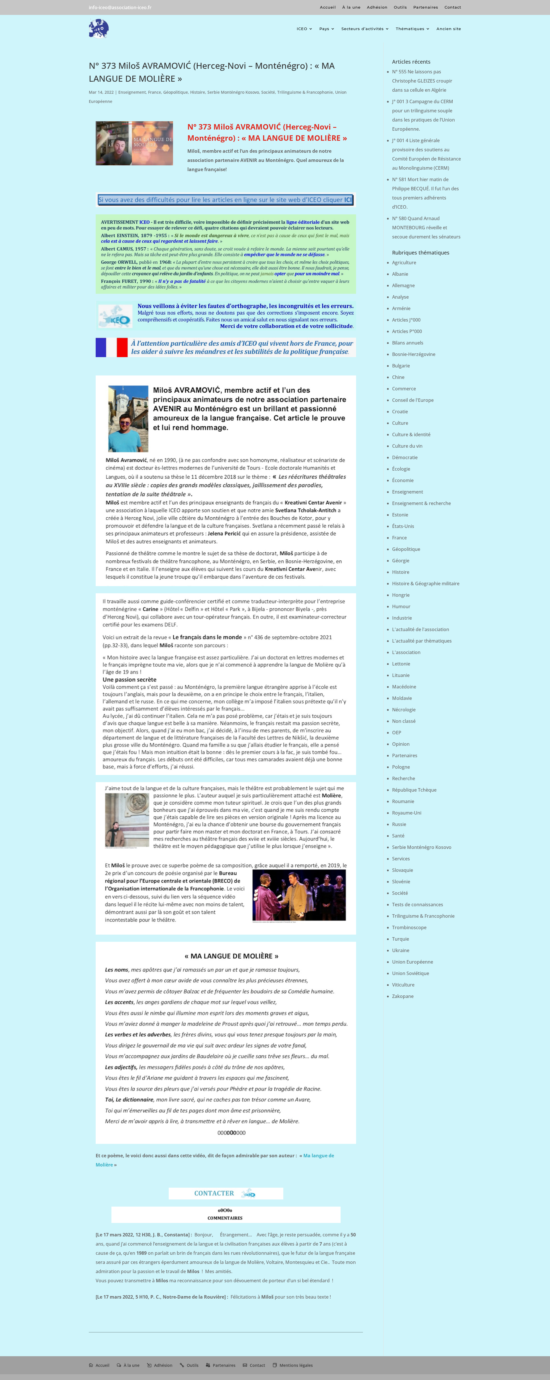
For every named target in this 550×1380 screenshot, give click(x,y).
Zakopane (403, 996)
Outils (400, 7)
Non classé (404, 721)
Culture (400, 423)
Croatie (400, 411)
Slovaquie (402, 870)
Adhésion (377, 7)
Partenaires (425, 7)
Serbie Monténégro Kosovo (233, 92)
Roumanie (403, 801)
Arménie (401, 308)
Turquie (400, 939)
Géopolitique (175, 92)
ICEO (302, 28)
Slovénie (401, 881)
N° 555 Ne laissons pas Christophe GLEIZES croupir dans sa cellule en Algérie (422, 80)
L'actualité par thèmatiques (422, 641)
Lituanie (401, 675)
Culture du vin (407, 446)
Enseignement (132, 92)
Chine (398, 377)
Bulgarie (401, 366)
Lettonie (401, 664)
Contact (453, 7)
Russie (399, 824)
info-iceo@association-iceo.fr (120, 7)
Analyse (400, 297)
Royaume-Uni (406, 813)
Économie (403, 480)
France (154, 92)
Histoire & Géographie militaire (425, 583)
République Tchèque (414, 790)
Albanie (400, 274)
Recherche (403, 778)
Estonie (400, 515)
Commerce (404, 388)
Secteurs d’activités (362, 28)
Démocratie (405, 457)
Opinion (401, 744)
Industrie (402, 618)
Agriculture (404, 262)
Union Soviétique (410, 973)
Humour (401, 606)
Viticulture (403, 985)
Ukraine (400, 950)
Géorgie (400, 560)
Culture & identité (411, 434)
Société (268, 92)
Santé (398, 836)
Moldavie (402, 698)
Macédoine (404, 687)
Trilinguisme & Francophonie (305, 92)
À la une (351, 7)
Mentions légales (296, 1365)
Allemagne (403, 285)
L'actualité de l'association (420, 629)
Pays (324, 28)
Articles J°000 (406, 320)
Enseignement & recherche (421, 503)
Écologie (401, 469)
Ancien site (449, 28)
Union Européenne (412, 962)
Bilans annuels (407, 343)
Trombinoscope (409, 927)
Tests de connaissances (417, 904)
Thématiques (410, 28)
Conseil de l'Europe (413, 400)
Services (401, 859)
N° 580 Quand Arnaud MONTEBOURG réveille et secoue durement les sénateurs (426, 227)
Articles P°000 (407, 331)
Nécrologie (404, 709)
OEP (396, 732)
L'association (406, 652)
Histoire (197, 92)
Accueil (328, 7)
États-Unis (403, 526)
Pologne (401, 767)
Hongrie (401, 595)
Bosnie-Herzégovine (413, 354)
